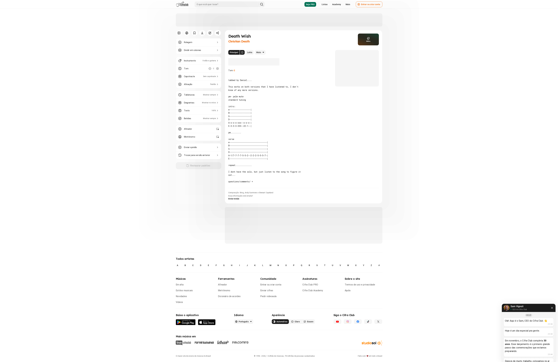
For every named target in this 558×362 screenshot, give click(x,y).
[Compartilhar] (217, 33)
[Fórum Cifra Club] (183, 343)
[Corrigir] (210, 33)
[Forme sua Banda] (204, 342)
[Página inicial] (182, 4)
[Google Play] (186, 322)
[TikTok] (368, 321)
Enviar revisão (233, 199)
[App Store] (207, 322)
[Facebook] (358, 321)
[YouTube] (337, 321)
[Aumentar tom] (217, 68)
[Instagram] (348, 321)
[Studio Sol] (372, 343)
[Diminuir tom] (210, 68)
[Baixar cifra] (202, 33)
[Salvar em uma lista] (194, 33)
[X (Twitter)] (378, 321)
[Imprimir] (187, 33)
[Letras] (223, 342)
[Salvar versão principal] (242, 52)
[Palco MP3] (240, 342)
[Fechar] (552, 308)
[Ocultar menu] (179, 33)
